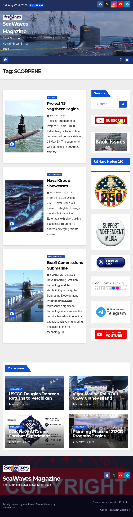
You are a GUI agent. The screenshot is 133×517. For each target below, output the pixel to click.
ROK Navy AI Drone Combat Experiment (29, 433)
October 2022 (54, 174)
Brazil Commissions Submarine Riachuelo (65, 268)
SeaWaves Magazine (31, 478)
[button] (121, 59)
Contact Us (124, 502)
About (113, 502)
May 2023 (52, 97)
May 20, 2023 (57, 115)
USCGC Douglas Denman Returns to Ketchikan (34, 396)
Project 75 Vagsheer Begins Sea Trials (62, 109)
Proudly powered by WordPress (19, 504)
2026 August (16, 389)
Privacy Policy (99, 502)
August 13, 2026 (21, 404)
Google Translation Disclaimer (115, 510)
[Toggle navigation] (64, 59)
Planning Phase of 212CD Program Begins (98, 433)
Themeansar (9, 507)
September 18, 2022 (62, 275)
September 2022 (56, 257)
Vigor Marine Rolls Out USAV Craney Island (95, 396)
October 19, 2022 (61, 192)
